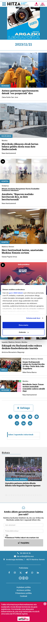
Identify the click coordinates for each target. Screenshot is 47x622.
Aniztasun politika (23, 590)
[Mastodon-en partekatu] (23, 417)
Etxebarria (26, 359)
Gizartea (4, 181)
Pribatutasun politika (23, 593)
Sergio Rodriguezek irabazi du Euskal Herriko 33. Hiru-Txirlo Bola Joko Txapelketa (34, 365)
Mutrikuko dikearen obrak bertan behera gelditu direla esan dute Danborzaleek (20, 146)
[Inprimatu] (30, 423)
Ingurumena (6, 136)
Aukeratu (22, 332)
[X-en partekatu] (17, 417)
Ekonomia (5, 86)
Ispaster (5, 342)
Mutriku (5, 141)
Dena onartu (23, 325)
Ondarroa (5, 186)
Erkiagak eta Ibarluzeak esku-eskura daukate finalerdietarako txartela (22, 347)
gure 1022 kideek (16, 293)
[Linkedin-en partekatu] (23, 423)
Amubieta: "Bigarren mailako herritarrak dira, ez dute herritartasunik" (18, 197)
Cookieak (23, 596)
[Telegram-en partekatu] (36, 417)
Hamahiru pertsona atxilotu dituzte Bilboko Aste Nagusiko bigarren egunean (22, 484)
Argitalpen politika (24, 587)
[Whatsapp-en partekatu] (17, 423)
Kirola (4, 338)
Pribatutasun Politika (12, 538)
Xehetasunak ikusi (33, 318)
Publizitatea (23, 568)
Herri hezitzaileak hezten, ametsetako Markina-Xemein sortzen (22, 251)
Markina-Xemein (8, 247)
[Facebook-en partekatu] (10, 417)
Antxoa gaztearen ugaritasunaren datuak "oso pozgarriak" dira (20, 92)
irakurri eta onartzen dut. (22, 538)
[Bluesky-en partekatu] (30, 417)
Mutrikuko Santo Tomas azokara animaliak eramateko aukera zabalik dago (34, 387)
